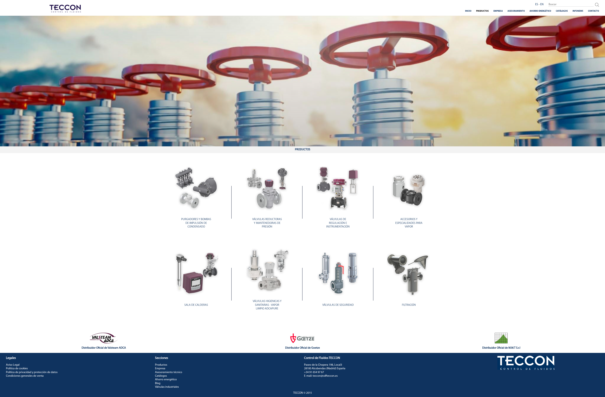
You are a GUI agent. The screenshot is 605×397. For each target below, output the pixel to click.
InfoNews (578, 11)
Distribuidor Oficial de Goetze (302, 348)
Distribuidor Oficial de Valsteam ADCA (104, 348)
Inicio (468, 11)
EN (542, 4)
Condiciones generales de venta (25, 376)
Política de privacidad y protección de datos (32, 372)
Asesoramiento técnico (168, 372)
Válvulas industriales (167, 387)
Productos (482, 11)
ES (536, 4)
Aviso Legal (13, 365)
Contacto (593, 11)
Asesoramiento (516, 11)
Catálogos (562, 11)
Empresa (498, 11)
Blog (157, 383)
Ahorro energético (540, 11)
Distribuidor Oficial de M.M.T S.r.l (501, 348)
